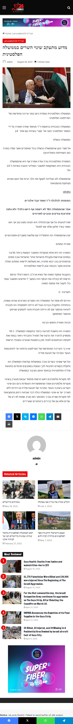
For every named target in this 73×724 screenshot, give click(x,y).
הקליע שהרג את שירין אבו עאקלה (54, 502)
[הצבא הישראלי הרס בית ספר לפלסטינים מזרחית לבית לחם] (54, 520)
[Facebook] (9, 416)
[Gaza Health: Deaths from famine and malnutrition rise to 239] (12, 566)
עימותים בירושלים (11, 502)
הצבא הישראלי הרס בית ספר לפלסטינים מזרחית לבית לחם (51, 534)
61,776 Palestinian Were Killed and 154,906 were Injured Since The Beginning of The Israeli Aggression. (46, 580)
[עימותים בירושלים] (19, 489)
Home (8, 33)
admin (10, 62)
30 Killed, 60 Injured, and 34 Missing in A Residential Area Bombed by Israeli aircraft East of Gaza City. (46, 631)
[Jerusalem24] (18, 7)
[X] (17, 416)
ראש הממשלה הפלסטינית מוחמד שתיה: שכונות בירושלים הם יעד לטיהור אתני (18, 536)
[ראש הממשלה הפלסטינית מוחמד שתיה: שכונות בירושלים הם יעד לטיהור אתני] (19, 520)
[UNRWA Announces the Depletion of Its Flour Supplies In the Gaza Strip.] (12, 617)
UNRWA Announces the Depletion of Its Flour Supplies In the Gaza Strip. (47, 614)
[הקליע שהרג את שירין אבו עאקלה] (54, 489)
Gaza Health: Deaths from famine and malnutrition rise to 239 (43, 563)
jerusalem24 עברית (23, 33)
